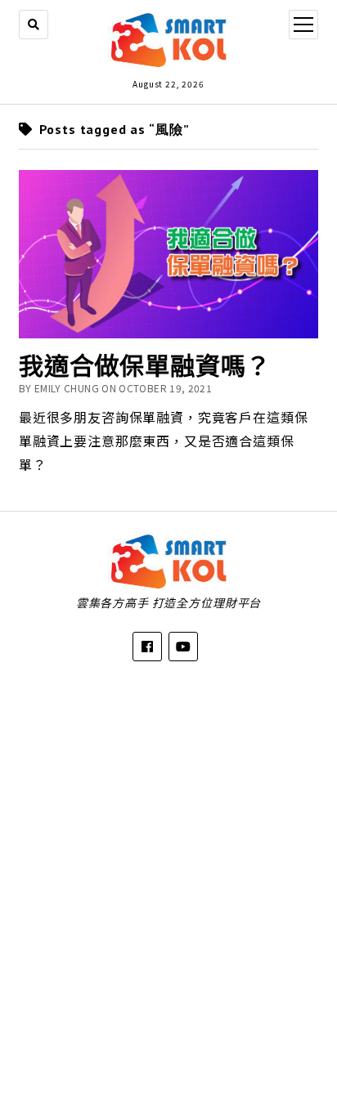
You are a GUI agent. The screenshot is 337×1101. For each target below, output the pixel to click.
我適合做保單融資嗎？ (145, 365)
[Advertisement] (168, 868)
